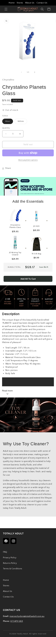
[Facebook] (6, 541)
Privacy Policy (9, 557)
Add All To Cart (28, 279)
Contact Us (42, 3)
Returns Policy (10, 563)
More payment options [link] (28, 160)
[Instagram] (13, 541)
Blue (9, 122)
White (22, 122)
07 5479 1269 (16, 621)
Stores (20, 3)
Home (11, 3)
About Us (29, 3)
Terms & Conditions (12, 568)
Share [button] (8, 168)
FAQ (5, 552)
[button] (6, 9)
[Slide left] (21, 72)
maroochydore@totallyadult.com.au (27, 616)
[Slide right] (34, 72)
